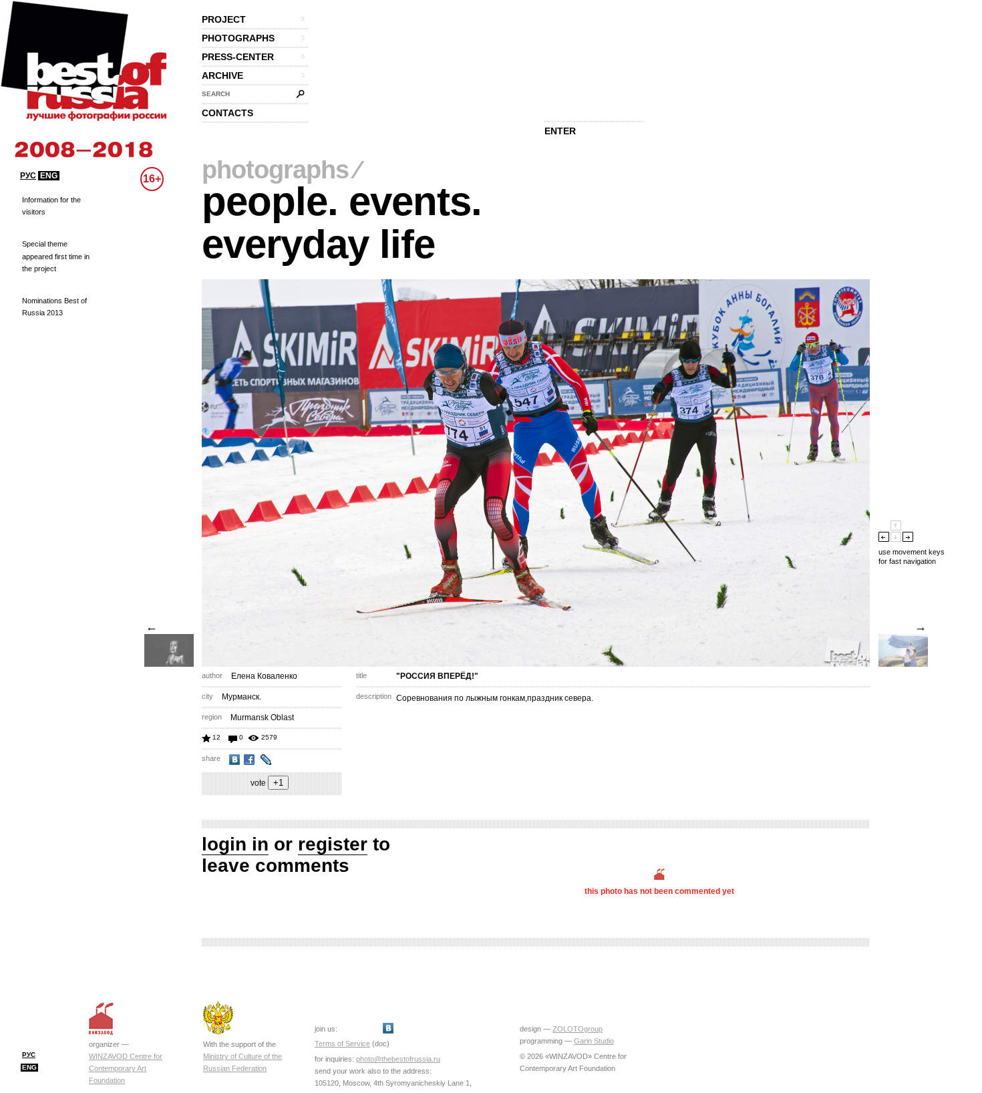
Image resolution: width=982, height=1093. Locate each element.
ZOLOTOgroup (577, 1029)
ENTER (560, 131)
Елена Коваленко (264, 676)
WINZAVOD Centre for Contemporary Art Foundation (125, 1068)
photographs (238, 38)
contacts (227, 113)
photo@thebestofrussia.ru (398, 1059)
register (332, 844)
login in (235, 844)
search (216, 94)
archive (222, 75)
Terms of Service (342, 1044)
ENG (48, 175)
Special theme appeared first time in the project (56, 256)
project (224, 19)
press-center (238, 56)
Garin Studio (594, 1041)
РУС (28, 175)
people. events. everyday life (342, 223)
